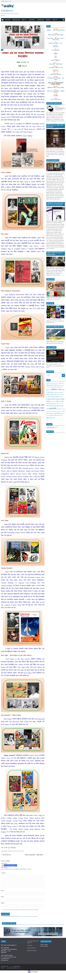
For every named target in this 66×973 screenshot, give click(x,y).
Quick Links (31, 19)
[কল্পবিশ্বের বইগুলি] (55, 282)
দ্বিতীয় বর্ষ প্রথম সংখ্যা (60, 403)
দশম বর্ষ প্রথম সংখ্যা (53, 397)
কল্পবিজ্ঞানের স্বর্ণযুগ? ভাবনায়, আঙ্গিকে (55, 87)
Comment (3, 873)
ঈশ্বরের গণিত (56, 71)
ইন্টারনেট (5, 851)
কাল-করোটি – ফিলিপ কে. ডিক (56, 67)
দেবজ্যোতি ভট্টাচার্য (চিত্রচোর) (52, 399)
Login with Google (10, 865)
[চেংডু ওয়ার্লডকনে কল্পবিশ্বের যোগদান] (55, 106)
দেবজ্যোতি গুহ (10, 851)
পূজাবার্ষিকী (52, 408)
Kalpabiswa (7, 10)
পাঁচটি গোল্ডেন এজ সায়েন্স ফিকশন (55, 35)
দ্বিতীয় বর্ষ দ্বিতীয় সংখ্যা (53, 403)
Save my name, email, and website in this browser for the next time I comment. (20, 909)
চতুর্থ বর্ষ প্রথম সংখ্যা (56, 392)
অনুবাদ (63, 383)
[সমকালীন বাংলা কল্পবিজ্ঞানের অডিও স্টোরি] (55, 329)
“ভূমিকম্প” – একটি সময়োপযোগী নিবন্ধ (56, 30)
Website (2, 903)
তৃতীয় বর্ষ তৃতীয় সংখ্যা (51, 394)
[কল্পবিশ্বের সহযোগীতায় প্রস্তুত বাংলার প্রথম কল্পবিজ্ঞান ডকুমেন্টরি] (55, 257)
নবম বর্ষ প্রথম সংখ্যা (51, 406)
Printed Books (41, 19)
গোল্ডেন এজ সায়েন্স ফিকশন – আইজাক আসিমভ (34, 855)
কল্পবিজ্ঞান (55, 387)
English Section (49, 383)
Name (2, 890)
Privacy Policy (29, 945)
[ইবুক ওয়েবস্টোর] (55, 306)
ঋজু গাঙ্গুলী (52, 387)
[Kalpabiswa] (2, 19)
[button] (26, 20)
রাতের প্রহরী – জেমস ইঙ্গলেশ (55, 64)
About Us (24, 19)
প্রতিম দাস (61, 409)
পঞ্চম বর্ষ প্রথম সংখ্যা (17, 851)
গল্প (61, 390)
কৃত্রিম (55, 57)
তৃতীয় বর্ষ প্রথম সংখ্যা (59, 394)
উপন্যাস (49, 387)
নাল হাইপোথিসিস (55, 50)
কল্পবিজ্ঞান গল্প (48, 390)
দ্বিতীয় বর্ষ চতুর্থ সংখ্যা (53, 401)
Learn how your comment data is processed (27, 916)
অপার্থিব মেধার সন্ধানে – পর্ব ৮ (56, 43)
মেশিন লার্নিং (55, 47)
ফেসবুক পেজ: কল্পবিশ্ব (43, 944)
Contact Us (54, 19)
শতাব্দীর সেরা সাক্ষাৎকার (55, 74)
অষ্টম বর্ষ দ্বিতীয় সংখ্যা (56, 385)
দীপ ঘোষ (60, 397)
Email (2, 896)
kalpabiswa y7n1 (56, 383)
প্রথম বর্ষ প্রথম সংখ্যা (59, 411)
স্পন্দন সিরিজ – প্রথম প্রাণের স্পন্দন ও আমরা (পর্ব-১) (55, 39)
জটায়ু (62, 392)
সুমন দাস (53, 418)
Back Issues (7, 19)
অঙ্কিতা (60, 383)
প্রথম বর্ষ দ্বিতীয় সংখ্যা (54, 411)
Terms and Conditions (31, 948)
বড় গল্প (53, 413)
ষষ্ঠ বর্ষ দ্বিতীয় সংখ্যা (58, 413)
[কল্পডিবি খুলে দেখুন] (55, 130)
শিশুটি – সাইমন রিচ (55, 60)
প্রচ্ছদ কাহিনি (58, 409)
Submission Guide (16, 19)
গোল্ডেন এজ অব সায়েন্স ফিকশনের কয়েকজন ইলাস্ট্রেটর (55, 83)
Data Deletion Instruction (32, 950)
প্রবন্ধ (2, 49)
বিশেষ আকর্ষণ (49, 413)
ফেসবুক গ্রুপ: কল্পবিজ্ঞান (44, 946)
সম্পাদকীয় (55, 96)
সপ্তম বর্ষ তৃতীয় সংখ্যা (55, 415)
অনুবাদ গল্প (48, 385)
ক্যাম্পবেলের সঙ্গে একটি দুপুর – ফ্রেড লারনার (55, 78)
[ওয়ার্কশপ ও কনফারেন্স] (55, 350)
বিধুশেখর (56, 54)
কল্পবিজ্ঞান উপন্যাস (59, 387)
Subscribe (48, 19)
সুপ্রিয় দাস (48, 418)
